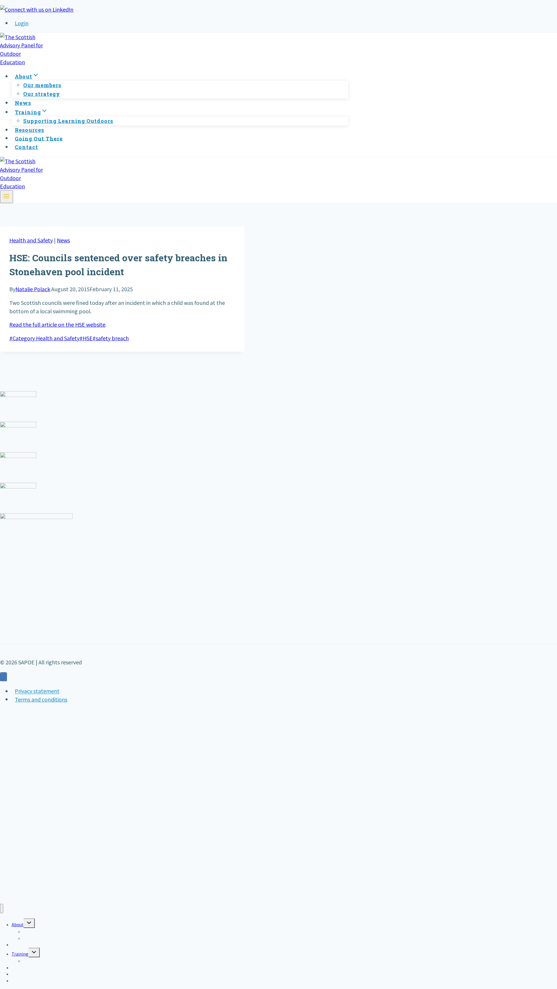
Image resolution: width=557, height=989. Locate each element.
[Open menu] (6, 196)
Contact (26, 147)
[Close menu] (1, 908)
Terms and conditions (41, 699)
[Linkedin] (3, 677)
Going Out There (39, 138)
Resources (29, 129)
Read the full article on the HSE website (57, 324)
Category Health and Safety (44, 338)
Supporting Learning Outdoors (68, 120)
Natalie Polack (32, 289)
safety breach (111, 338)
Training (20, 954)
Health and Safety (31, 240)
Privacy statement (37, 691)
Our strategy (41, 93)
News (23, 102)
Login (21, 23)
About (17, 924)
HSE (86, 338)
